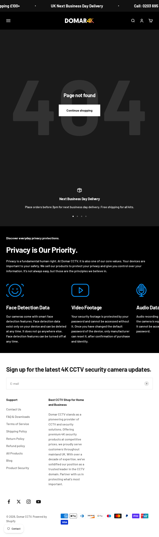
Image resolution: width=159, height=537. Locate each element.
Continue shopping (79, 110)
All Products (14, 453)
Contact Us (13, 409)
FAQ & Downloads (18, 416)
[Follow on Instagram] (28, 501)
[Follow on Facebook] (8, 501)
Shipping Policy (16, 431)
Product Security (17, 468)
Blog (9, 460)
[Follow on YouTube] (38, 501)
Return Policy (15, 438)
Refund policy (15, 446)
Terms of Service (17, 424)
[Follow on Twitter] (18, 501)
